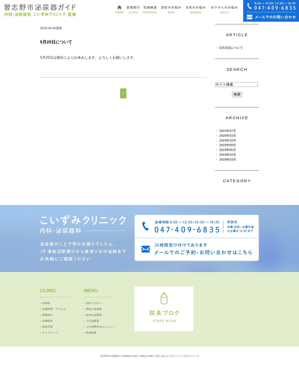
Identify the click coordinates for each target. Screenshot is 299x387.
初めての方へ (94, 303)
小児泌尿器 (92, 320)
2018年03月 (227, 159)
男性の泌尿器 (94, 309)
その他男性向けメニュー (100, 326)
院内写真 (47, 326)
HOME (46, 303)
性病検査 (91, 332)
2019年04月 (227, 154)
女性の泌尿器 (94, 314)
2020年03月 (227, 135)
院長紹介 (47, 314)
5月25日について (56, 42)
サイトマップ (50, 332)
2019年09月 (227, 145)
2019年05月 (227, 150)
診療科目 (47, 320)
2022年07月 (227, 131)
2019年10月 (227, 140)
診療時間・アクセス (54, 309)
